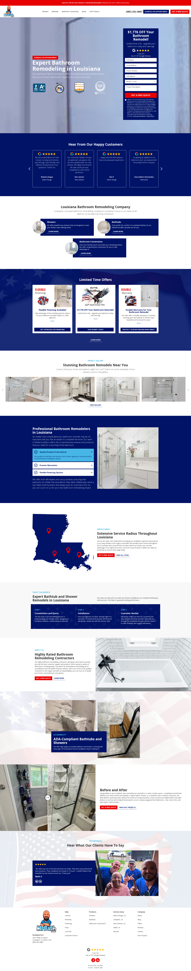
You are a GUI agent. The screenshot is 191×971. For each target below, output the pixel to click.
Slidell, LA (116, 927)
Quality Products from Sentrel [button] (53, 452)
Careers (140, 931)
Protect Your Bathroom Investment (139, 329)
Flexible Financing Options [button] (51, 472)
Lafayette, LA (118, 919)
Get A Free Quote (108, 807)
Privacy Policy (150, 116)
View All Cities (122, 555)
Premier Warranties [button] (48, 465)
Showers (92, 915)
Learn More (96, 340)
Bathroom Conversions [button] (70, 11)
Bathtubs (92, 919)
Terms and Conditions (139, 116)
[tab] (63, 452)
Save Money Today (95, 329)
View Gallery (95, 405)
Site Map (100, 965)
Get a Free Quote (140, 95)
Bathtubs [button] (55, 11)
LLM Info (68, 931)
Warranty (68, 919)
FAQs (67, 927)
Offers (140, 923)
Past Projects (142, 935)
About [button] (84, 11)
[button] (30, 168)
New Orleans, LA (119, 923)
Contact (68, 915)
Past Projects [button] (94, 11)
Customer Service (71, 935)
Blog (139, 919)
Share (52, 321)
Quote (180, 11)
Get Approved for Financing (52, 329)
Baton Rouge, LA (119, 915)
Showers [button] (45, 11)
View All (116, 931)
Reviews (140, 927)
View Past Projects (127, 807)
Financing (68, 923)
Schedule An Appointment (45, 58)
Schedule (156, 12)
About (140, 915)
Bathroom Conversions (97, 923)
